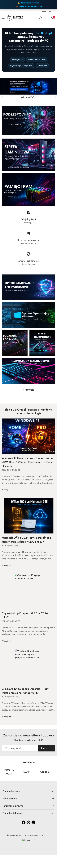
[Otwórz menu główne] (3, 17)
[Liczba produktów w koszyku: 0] (52, 17)
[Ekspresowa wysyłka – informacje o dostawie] (28, 239)
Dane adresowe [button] (11, 791)
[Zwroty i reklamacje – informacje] (28, 260)
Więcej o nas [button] (10, 798)
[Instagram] (28, 822)
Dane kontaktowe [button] (12, 813)
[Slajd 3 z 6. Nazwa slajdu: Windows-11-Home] (28, 86)
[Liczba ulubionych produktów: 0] (46, 17)
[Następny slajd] (55, 97)
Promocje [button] (28, 390)
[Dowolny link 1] (33, 822)
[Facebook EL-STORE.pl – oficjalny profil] (28, 218)
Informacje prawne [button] (13, 806)
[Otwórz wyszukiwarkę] (40, 17)
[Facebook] (23, 822)
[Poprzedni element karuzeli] (3, 772)
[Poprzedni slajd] (2, 97)
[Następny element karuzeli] (53, 772)
